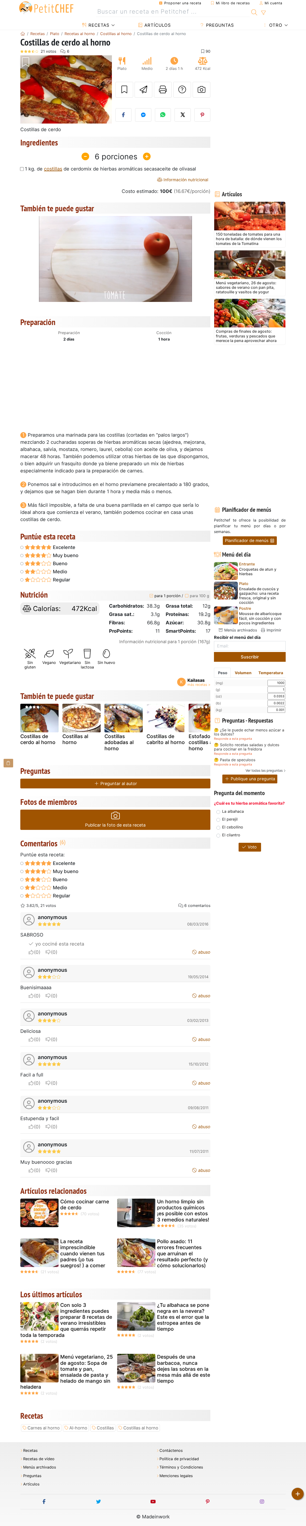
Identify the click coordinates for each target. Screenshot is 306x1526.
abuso (203, 952)
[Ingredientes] (8, 763)
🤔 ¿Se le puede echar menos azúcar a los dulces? (249, 732)
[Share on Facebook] (123, 115)
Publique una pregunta (252, 778)
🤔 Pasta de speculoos (234, 760)
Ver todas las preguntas (264, 770)
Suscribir (250, 656)
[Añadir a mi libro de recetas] (124, 90)
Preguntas (219, 25)
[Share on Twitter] (183, 115)
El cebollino (232, 827)
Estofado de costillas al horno (203, 742)
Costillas (105, 1427)
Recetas (98, 25)
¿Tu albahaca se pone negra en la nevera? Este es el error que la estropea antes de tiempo (183, 1317)
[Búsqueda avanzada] (263, 13)
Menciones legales (176, 1476)
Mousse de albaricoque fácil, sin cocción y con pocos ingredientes (260, 618)
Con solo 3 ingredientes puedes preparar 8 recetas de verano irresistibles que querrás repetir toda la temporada (66, 1320)
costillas (53, 169)
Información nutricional (185, 179)
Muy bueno (65, 555)
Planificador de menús (247, 540)
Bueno (59, 563)
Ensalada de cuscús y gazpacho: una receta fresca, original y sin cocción (259, 596)
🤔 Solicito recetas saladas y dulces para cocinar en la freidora (246, 747)
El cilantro (231, 835)
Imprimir (273, 630)
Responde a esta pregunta (233, 738)
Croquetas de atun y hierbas (257, 571)
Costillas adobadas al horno (119, 742)
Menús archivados (240, 630)
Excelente (63, 547)
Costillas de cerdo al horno (37, 739)
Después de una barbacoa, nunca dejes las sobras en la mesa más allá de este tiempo (183, 1369)
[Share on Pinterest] (202, 115)
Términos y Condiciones (181, 1467)
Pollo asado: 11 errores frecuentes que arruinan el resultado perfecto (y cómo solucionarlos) (182, 1253)
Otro (275, 25)
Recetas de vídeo (39, 1459)
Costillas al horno (75, 739)
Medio (59, 571)
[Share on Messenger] (143, 115)
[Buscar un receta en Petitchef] (254, 11)
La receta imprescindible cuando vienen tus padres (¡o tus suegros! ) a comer (82, 1253)
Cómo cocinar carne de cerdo (84, 1204)
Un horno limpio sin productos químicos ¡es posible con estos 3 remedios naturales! (183, 1211)
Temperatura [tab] (270, 672)
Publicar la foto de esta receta (115, 825)
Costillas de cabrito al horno (166, 739)
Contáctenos (171, 1450)
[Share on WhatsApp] (163, 115)
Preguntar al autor (118, 783)
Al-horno (78, 1427)
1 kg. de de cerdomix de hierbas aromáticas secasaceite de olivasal (110, 169)
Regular (61, 580)
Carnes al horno (43, 1427)
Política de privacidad (179, 1459)
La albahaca (233, 811)
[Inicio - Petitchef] (22, 33)
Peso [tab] (222, 672)
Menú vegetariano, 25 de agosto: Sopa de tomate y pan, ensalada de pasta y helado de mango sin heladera (66, 1372)
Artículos (157, 25)
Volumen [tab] (243, 672)
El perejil (230, 819)
